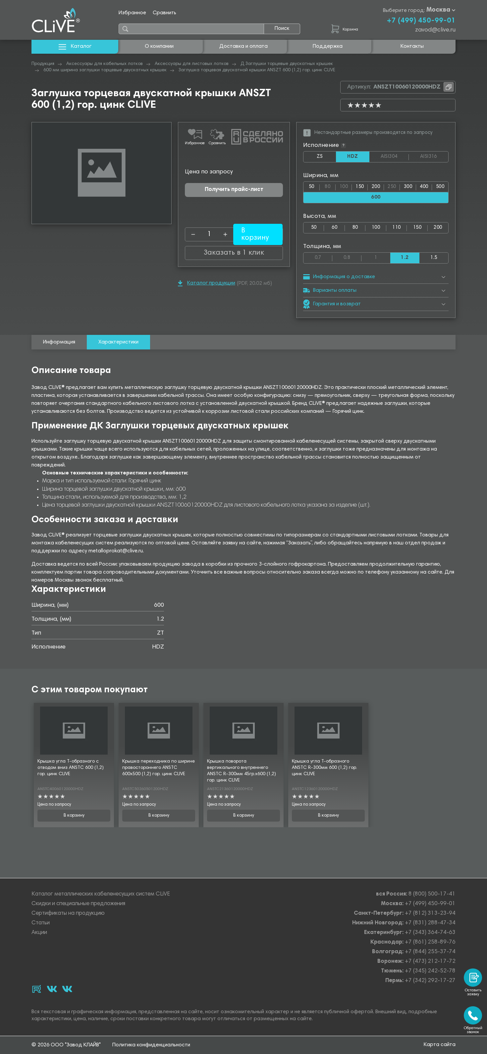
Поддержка (328, 46)
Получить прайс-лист (234, 190)
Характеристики (118, 342)
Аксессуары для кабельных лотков (104, 64)
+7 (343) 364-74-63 (430, 933)
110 (396, 227)
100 (346, 185)
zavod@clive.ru (435, 30)
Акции (39, 933)
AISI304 (395, 157)
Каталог (81, 46)
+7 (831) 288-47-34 (430, 923)
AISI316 (434, 157)
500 (440, 186)
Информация (59, 342)
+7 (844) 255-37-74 (430, 952)
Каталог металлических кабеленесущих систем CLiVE (100, 894)
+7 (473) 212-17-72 (430, 961)
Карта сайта (440, 1044)
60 (334, 227)
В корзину (74, 815)
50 (311, 186)
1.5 (433, 257)
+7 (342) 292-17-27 (430, 981)
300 (408, 186)
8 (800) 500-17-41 (432, 894)
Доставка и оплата (243, 46)
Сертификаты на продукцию (68, 913)
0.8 (352, 256)
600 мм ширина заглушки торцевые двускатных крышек (105, 70)
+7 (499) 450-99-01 (421, 21)
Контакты (412, 46)
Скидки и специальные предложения (78, 904)
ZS (326, 158)
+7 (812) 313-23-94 (430, 913)
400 (424, 186)
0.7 (323, 256)
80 (330, 185)
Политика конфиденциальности (151, 1045)
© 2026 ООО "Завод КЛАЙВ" (66, 1045)
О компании (159, 46)
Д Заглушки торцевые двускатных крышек (287, 64)
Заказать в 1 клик (234, 253)
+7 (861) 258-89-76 (430, 942)
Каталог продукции (211, 283)
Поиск (282, 28)
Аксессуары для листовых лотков (192, 64)
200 (376, 186)
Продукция (42, 64)
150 (359, 186)
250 (394, 185)
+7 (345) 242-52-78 (430, 971)
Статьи (40, 923)
